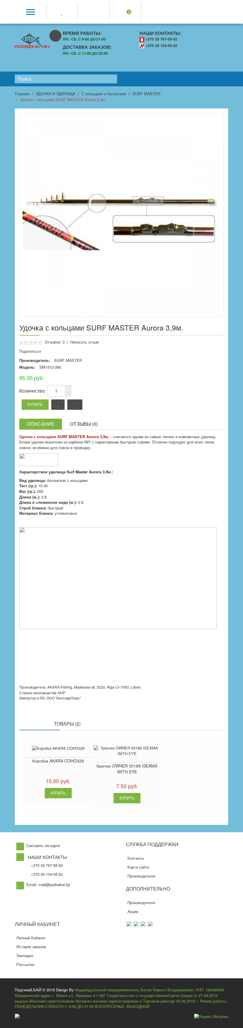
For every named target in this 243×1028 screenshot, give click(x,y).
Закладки (24, 955)
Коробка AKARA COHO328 (58, 761)
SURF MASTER (146, 93)
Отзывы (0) (84, 423)
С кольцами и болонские (104, 93)
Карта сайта (138, 867)
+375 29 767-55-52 (161, 39)
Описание (41, 423)
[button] (222, 1022)
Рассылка (25, 964)
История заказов (31, 946)
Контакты (135, 858)
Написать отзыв (84, 342)
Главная (22, 93)
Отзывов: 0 (55, 342)
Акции (132, 911)
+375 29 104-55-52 (161, 45)
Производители (141, 876)
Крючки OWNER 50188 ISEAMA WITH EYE (127, 769)
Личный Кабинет (31, 937)
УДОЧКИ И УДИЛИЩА (55, 93)
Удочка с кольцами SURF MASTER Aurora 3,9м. (63, 99)
